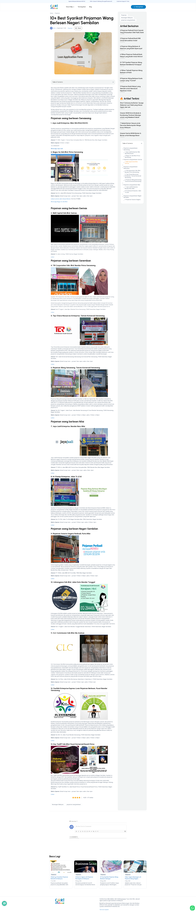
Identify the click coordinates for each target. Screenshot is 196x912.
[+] (97, 831)
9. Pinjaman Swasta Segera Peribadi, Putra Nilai (132, 200)
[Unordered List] (87, 831)
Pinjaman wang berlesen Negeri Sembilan (132, 196)
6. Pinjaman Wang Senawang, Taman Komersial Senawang (133, 180)
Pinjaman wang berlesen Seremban (131, 167)
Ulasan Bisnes (66, 199)
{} (95, 831)
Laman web (58, 199)
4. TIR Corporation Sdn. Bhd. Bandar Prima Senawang (132, 171)
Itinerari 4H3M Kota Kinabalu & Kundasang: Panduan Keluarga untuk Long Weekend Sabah (130, 115)
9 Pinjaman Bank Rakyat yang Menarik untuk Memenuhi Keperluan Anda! (130, 88)
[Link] (93, 831)
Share (79, 28)
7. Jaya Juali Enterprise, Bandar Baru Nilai (131, 187)
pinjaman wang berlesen (74, 804)
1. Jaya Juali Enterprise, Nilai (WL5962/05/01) (132, 152)
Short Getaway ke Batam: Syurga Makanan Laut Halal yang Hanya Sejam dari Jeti (131, 105)
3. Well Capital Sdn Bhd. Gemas (131, 162)
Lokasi (52, 199)
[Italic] (78, 831)
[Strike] (83, 831)
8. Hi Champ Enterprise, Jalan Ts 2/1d (133, 191)
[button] (113, 82)
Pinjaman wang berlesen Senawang (131, 148)
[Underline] (81, 831)
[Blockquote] (89, 831)
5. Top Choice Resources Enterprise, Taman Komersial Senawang (133, 176)
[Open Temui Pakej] (73, 7)
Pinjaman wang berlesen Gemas (133, 159)
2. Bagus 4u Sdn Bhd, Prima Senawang (132, 156)
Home (51, 13)
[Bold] (76, 831)
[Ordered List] (85, 831)
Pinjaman (57, 13)
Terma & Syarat (104, 909)
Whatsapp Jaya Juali (57, 148)
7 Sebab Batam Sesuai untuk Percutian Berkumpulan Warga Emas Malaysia (130, 125)
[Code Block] (91, 831)
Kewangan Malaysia (57, 804)
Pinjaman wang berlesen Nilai (132, 184)
